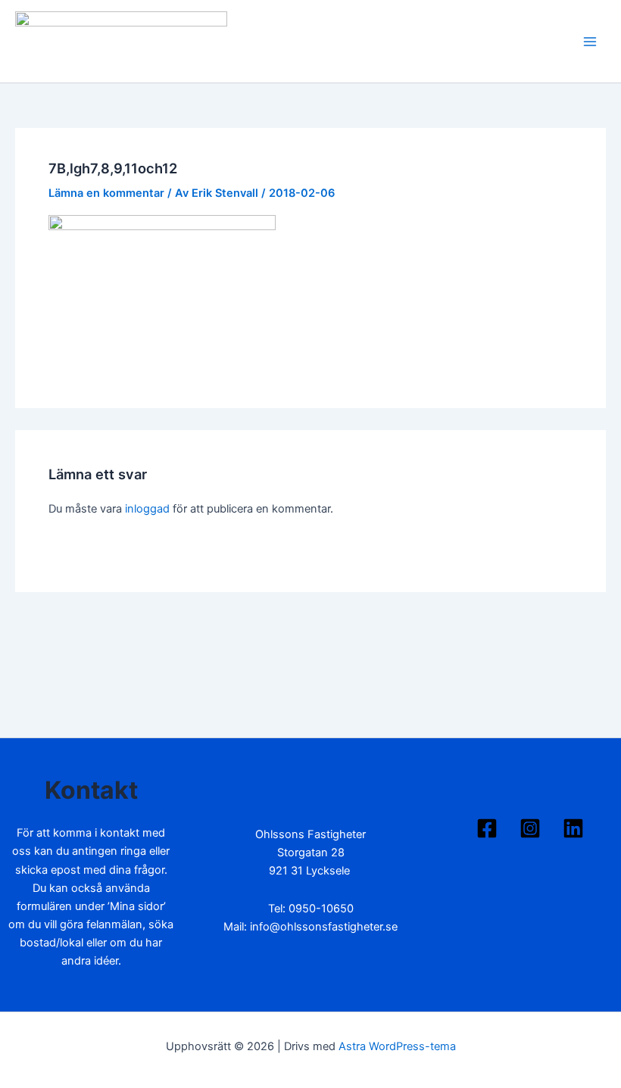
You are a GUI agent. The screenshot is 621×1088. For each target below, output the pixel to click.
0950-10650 (321, 908)
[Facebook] (487, 828)
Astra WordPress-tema (397, 1046)
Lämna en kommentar (106, 193)
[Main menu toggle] (590, 42)
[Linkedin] (573, 828)
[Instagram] (530, 828)
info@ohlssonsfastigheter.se (324, 927)
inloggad (147, 509)
